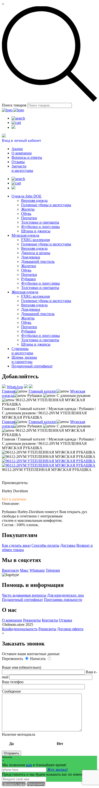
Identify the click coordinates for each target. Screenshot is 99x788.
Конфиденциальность (19, 629)
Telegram (53, 570)
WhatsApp (15, 387)
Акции (17, 149)
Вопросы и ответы (27, 157)
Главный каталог (42, 391)
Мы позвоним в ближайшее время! (34, 765)
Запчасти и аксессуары (22, 168)
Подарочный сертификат (32, 366)
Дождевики (30, 257)
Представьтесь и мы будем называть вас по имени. (43, 774)
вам (29, 765)
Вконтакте (10, 570)
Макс (24, 570)
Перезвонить (13, 659)
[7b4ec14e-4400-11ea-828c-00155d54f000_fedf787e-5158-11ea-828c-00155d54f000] (48, 465)
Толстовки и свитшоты (40, 222)
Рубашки (28, 279)
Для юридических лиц (65, 595)
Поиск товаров (14, 105)
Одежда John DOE (27, 196)
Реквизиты (32, 620)
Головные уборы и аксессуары (46, 205)
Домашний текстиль (38, 261)
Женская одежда (25, 292)
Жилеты (28, 209)
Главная (8, 391)
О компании (22, 153)
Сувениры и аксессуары (22, 351)
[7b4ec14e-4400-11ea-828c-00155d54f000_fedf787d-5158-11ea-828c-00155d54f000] (48, 461)
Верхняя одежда (34, 200)
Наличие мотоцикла (32, 739)
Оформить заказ (13, 784)
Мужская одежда (25, 235)
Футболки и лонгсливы (40, 227)
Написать (38, 659)
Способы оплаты (45, 545)
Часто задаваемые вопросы (24, 595)
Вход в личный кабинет (21, 140)
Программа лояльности (63, 600)
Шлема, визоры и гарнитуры (24, 359)
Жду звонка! (57, 769)
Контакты (50, 620)
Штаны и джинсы (35, 231)
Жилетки (28, 266)
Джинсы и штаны (35, 253)
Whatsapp (37, 570)
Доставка (67, 545)
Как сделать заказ (16, 545)
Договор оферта (70, 629)
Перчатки (29, 218)
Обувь (26, 214)
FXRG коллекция (35, 240)
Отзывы (18, 162)
